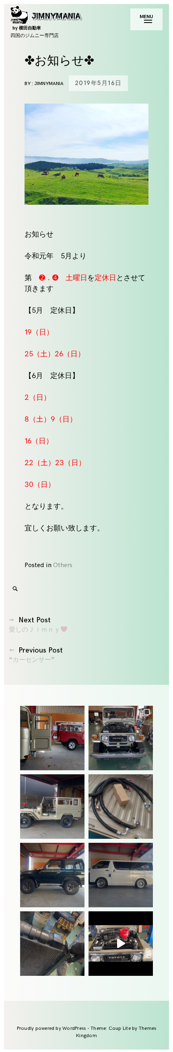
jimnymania (49, 84)
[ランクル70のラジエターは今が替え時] (52, 943)
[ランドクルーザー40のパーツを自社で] (121, 806)
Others (62, 565)
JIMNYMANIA (46, 20)
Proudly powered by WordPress (52, 1028)
